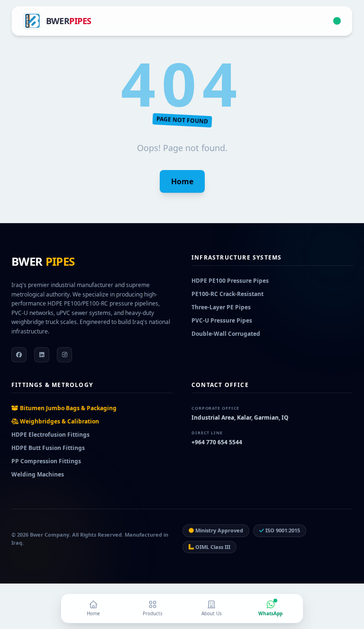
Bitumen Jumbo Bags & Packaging (67, 408)
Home (182, 181)
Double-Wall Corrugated (225, 334)
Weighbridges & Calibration (58, 421)
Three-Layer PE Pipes (221, 307)
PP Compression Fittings (46, 461)
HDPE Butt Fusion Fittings (48, 448)
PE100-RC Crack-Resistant (227, 294)
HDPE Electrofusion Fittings (50, 435)
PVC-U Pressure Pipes (221, 320)
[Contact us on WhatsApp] (337, 21)
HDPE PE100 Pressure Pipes (230, 281)
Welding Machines (37, 474)
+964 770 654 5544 (216, 442)
